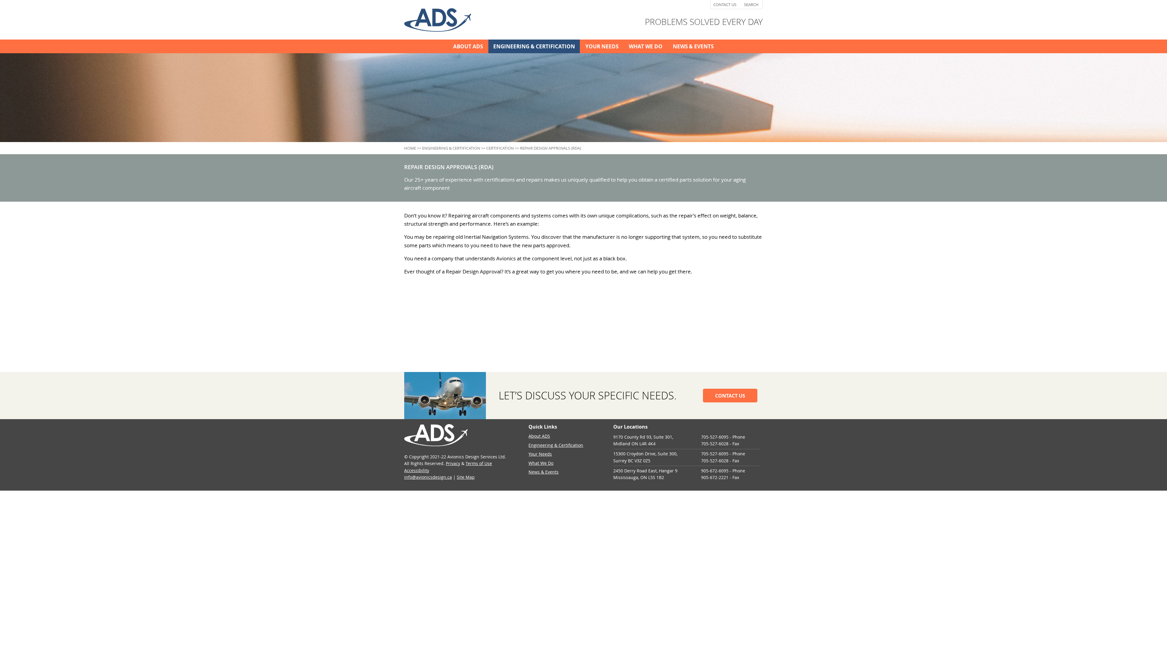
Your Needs (601, 46)
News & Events (693, 46)
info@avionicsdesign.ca (428, 477)
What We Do (646, 46)
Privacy (453, 463)
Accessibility (416, 470)
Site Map (466, 477)
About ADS (468, 46)
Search (751, 4)
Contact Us (724, 4)
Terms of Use (479, 463)
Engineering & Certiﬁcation (534, 46)
